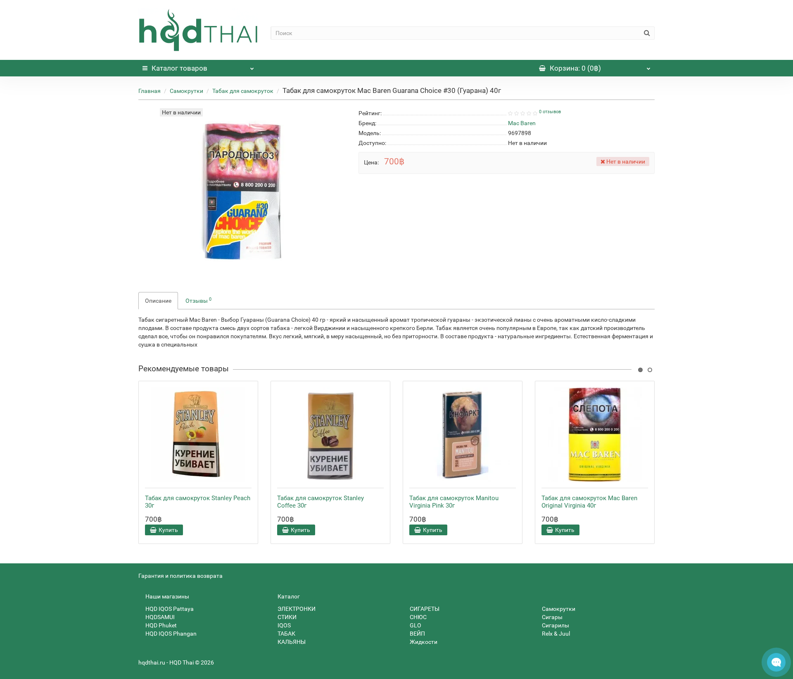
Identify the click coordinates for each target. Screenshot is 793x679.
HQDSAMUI (159, 617)
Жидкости (422, 642)
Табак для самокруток (242, 91)
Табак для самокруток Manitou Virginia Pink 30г (454, 501)
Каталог (179, 68)
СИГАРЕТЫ (423, 608)
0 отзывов (550, 111)
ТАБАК (285, 633)
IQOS (283, 625)
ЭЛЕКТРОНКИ (296, 608)
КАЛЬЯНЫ (291, 642)
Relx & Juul (555, 633)
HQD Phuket (160, 625)
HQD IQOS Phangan (170, 633)
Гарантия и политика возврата (180, 575)
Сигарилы (555, 625)
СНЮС (417, 617)
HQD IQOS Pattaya (169, 608)
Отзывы (198, 300)
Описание (158, 300)
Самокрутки (186, 91)
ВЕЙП (416, 633)
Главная (149, 91)
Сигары (552, 617)
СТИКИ (286, 617)
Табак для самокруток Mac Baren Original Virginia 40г (589, 501)
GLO (414, 625)
